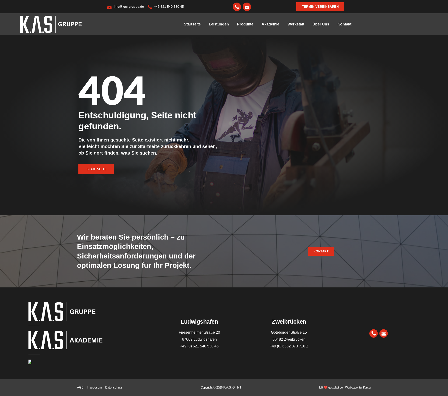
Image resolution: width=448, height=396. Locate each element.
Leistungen (219, 24)
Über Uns (320, 24)
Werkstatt (295, 24)
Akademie (270, 24)
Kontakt (344, 24)
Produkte (245, 24)
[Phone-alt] (237, 7)
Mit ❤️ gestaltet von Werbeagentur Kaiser (345, 387)
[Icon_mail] (247, 7)
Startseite (192, 24)
